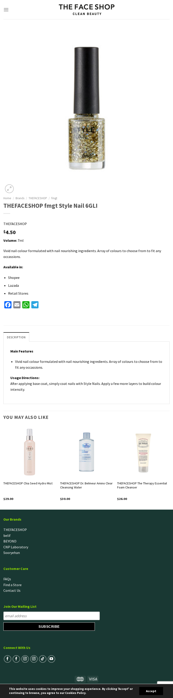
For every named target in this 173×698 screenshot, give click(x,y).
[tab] (16, 337)
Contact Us (11, 590)
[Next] (169, 467)
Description (16, 337)
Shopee (14, 277)
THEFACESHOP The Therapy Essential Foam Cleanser (142, 485)
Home (7, 198)
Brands (20, 198)
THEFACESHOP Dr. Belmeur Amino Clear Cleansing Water (86, 485)
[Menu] (6, 9)
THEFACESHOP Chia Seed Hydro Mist (27, 483)
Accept (151, 691)
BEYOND (9, 541)
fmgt (54, 198)
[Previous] (3, 467)
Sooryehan (11, 552)
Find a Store (12, 585)
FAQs (7, 579)
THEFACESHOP (38, 198)
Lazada (13, 285)
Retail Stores (18, 293)
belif (7, 535)
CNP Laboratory (15, 547)
